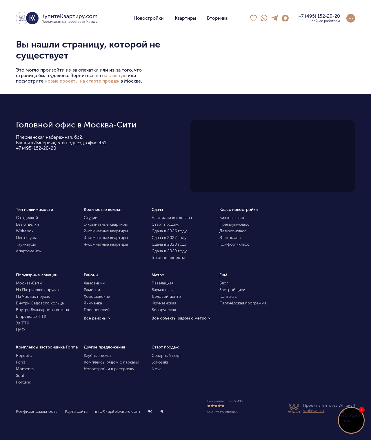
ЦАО (20, 329)
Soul (20, 375)
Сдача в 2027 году (169, 237)
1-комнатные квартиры (106, 224)
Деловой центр (166, 296)
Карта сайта (76, 411)
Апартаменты (28, 251)
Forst (20, 362)
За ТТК (22, 323)
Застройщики (232, 289)
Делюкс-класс (233, 231)
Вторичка (217, 18)
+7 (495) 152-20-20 (36, 148)
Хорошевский (97, 296)
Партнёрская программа (242, 303)
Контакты (228, 296)
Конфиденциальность (36, 411)
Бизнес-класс (232, 217)
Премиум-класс (234, 224)
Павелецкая (163, 283)
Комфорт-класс (234, 244)
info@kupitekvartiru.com (117, 411)
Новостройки (148, 18)
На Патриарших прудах (37, 289)
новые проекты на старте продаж (82, 81)
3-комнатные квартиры (106, 237)
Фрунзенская (164, 303)
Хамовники (94, 283)
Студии (90, 217)
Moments (25, 368)
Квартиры (185, 18)
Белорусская (164, 309)
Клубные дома (97, 355)
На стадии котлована (172, 217)
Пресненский (97, 309)
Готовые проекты (168, 257)
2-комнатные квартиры (106, 231)
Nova (156, 368)
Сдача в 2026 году (169, 231)
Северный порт (166, 355)
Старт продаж (165, 224)
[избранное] (253, 18)
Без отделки (27, 224)
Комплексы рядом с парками (111, 362)
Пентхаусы (26, 237)
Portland (23, 382)
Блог (223, 283)
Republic (24, 355)
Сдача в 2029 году (169, 251)
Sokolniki (160, 362)
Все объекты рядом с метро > (181, 318)
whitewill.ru (313, 410)
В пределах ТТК (31, 316)
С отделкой (27, 217)
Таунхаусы (26, 244)
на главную (114, 75)
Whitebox (25, 231)
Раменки (92, 289)
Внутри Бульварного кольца (42, 309)
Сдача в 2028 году (169, 244)
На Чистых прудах (33, 296)
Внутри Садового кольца (40, 303)
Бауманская (163, 289)
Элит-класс (230, 237)
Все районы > (97, 318)
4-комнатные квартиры (106, 244)
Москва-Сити (29, 283)
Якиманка (93, 303)
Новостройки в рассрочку (109, 368)
